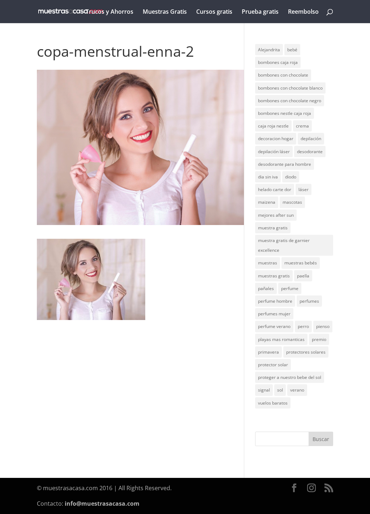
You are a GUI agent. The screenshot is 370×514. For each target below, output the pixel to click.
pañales (266, 288)
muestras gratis (274, 276)
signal (264, 390)
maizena (266, 202)
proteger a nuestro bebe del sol (289, 377)
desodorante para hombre (284, 164)
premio (319, 339)
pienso (323, 326)
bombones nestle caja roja (284, 113)
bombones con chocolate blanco (290, 88)
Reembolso (303, 12)
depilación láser (274, 151)
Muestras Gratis (165, 12)
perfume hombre (275, 301)
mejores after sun (276, 215)
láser (303, 189)
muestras (267, 263)
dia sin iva (268, 177)
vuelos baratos (273, 403)
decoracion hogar (275, 138)
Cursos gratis (214, 12)
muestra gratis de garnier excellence (284, 245)
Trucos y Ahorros (109, 12)
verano (297, 390)
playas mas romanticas (281, 339)
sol (280, 390)
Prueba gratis (260, 12)
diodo (290, 177)
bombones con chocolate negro (289, 101)
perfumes (309, 301)
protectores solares (306, 352)
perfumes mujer (274, 314)
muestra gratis (273, 228)
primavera (268, 352)
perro (303, 326)
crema (302, 126)
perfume (289, 288)
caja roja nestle (273, 126)
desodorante (310, 151)
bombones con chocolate (283, 75)
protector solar (273, 365)
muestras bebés (300, 263)
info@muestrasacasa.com (102, 503)
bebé (292, 50)
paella (303, 276)
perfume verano (274, 326)
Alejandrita (269, 50)
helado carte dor (274, 189)
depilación (311, 138)
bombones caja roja (278, 62)
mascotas (292, 202)
